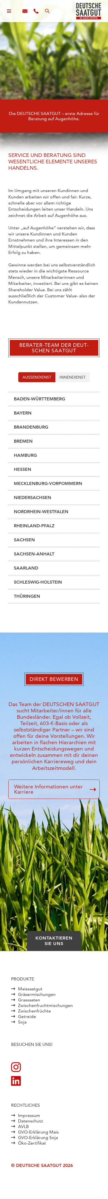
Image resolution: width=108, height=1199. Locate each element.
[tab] (36, 377)
